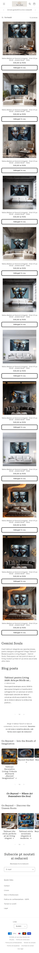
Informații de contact (28, 945)
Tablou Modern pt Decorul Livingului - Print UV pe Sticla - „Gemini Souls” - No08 (19, 418)
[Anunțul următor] (35, 10)
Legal (6, 908)
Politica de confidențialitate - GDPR (16, 899)
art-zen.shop (18, 937)
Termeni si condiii (10, 904)
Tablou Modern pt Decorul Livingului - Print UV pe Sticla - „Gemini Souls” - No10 (19, 521)
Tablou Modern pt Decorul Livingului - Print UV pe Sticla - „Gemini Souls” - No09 (19, 470)
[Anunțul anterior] (4, 10)
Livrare (6, 890)
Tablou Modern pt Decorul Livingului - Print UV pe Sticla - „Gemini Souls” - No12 (19, 624)
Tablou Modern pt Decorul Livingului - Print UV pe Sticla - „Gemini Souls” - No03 (19, 162)
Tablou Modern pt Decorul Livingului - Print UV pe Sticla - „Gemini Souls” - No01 (19, 59)
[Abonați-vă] (32, 869)
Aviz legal (20, 949)
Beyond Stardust (26, 760)
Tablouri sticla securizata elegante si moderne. (26, 834)
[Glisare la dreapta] (24, 714)
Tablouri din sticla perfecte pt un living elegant (9, 834)
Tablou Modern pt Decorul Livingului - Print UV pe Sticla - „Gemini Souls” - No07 (19, 367)
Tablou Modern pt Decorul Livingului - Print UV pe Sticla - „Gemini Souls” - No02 (19, 110)
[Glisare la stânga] (15, 714)
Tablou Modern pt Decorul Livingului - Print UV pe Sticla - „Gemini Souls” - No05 (19, 264)
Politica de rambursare (22, 939)
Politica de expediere (13, 945)
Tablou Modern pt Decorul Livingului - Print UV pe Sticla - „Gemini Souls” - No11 (19, 572)
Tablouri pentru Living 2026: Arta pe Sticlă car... (17, 679)
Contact (7, 886)
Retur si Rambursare (11, 895)
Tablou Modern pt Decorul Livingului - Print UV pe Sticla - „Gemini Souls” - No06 (19, 316)
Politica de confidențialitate (14, 942)
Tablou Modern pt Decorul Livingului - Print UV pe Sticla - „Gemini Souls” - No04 (19, 213)
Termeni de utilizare (30, 942)
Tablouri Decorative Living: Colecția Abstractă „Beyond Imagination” (9, 772)
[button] (4, 4)
